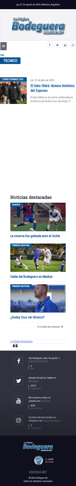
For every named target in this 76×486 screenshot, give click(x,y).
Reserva (16, 204)
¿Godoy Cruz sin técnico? (27, 317)
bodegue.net (38, 472)
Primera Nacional (21, 245)
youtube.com (39, 401)
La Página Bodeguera (21, 341)
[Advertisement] (38, 150)
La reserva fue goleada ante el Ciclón (35, 236)
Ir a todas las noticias (48, 326)
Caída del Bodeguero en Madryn (31, 277)
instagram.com (45, 420)
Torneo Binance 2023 (12, 79)
